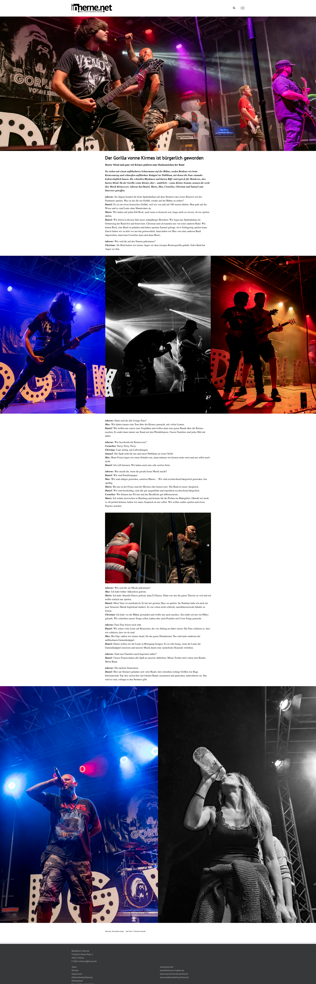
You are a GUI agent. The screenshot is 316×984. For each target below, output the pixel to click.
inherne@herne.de (88, 961)
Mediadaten (77, 980)
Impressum (77, 973)
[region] (158, 548)
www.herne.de (166, 966)
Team (74, 966)
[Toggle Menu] (242, 8)
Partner (75, 970)
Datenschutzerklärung (82, 977)
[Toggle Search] (234, 8)
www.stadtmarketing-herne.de (174, 977)
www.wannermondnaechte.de (174, 973)
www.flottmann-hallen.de (172, 970)
